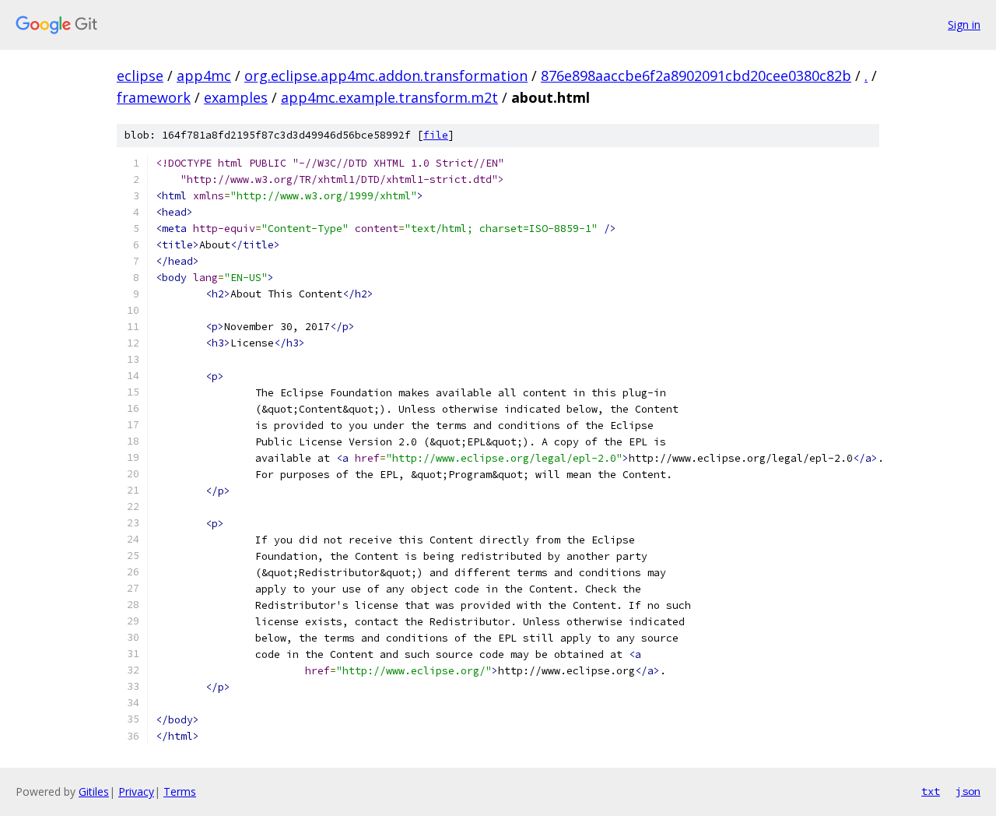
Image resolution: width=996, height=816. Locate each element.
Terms (179, 791)
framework (154, 97)
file (435, 135)
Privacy (136, 791)
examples (236, 97)
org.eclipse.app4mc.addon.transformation (386, 75)
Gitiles (94, 791)
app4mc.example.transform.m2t (389, 97)
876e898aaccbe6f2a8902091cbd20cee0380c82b (696, 75)
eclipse (140, 75)
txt (930, 791)
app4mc (204, 75)
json (968, 791)
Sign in (964, 24)
